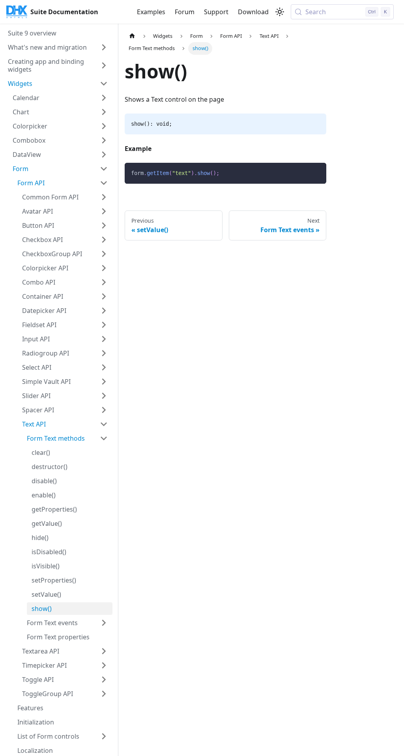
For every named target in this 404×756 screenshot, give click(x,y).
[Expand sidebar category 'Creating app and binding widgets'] (103, 65)
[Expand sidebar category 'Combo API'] (103, 282)
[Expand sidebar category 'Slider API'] (103, 395)
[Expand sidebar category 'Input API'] (103, 339)
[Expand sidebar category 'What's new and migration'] (103, 47)
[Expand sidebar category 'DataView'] (103, 154)
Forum (185, 11)
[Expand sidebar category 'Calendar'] (103, 97)
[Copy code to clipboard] (316, 172)
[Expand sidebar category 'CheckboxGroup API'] (103, 254)
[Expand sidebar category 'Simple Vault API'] (103, 381)
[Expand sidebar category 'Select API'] (103, 367)
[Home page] (132, 36)
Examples (151, 11)
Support (216, 11)
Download (253, 11)
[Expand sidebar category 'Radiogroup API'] (103, 353)
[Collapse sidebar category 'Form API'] (103, 183)
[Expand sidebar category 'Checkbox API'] (103, 239)
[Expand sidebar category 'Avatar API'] (103, 211)
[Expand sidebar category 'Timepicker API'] (103, 665)
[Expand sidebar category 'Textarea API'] (103, 651)
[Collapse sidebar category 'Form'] (103, 168)
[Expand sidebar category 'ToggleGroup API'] (103, 693)
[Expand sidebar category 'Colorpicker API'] (103, 268)
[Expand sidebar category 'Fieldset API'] (103, 324)
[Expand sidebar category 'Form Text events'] (103, 622)
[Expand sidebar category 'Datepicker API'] (103, 310)
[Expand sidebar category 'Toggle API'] (103, 679)
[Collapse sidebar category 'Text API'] (103, 424)
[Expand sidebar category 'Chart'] (103, 112)
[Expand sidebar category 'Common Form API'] (103, 197)
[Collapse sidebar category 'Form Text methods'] (103, 438)
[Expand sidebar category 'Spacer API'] (103, 410)
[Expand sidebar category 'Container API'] (103, 296)
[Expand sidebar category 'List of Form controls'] (103, 736)
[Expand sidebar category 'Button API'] (103, 225)
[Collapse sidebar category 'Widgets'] (103, 83)
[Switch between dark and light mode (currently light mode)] (279, 12)
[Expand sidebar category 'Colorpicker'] (103, 126)
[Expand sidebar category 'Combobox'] (103, 140)
